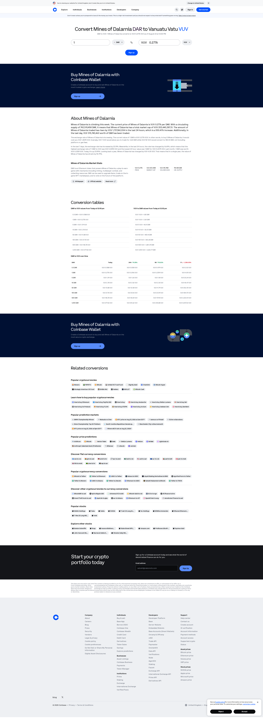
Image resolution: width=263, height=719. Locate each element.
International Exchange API (160, 674)
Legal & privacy (91, 638)
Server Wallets (155, 625)
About (87, 618)
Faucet (151, 668)
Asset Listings (123, 659)
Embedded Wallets (156, 628)
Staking (120, 680)
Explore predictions (125, 651)
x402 (151, 638)
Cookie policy (90, 641)
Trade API (152, 641)
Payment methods (188, 635)
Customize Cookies (249, 704)
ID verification (186, 628)
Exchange (121, 683)
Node (151, 658)
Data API (152, 651)
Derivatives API (155, 681)
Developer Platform (157, 618)
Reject (221, 711)
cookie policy (220, 702)
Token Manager (123, 669)
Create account (187, 625)
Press (87, 628)
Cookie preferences (93, 644)
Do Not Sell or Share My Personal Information (98, 649)
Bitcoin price (186, 652)
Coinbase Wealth (124, 631)
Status (183, 644)
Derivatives (121, 641)
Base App (120, 621)
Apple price (185, 673)
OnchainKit (153, 648)
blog (55, 697)
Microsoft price (187, 677)
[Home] (55, 9)
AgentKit (152, 661)
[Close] (257, 702)
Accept (244, 711)
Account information (189, 631)
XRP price (185, 662)
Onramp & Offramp (156, 635)
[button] (77, 9)
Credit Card (121, 635)
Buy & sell (121, 618)
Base (151, 621)
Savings (120, 648)
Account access (187, 638)
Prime (119, 677)
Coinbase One (122, 628)
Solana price (186, 659)
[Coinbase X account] (62, 697)
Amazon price (186, 680)
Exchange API (154, 671)
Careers (88, 621)
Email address (140, 563)
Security (88, 631)
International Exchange (126, 686)
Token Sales (122, 644)
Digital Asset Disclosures (95, 654)
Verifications (154, 654)
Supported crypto (188, 641)
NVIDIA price (186, 670)
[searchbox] (187, 42)
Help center (185, 618)
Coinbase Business (124, 662)
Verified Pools (123, 690)
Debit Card (121, 638)
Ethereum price (187, 656)
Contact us (185, 621)
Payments (121, 665)
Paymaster (153, 644)
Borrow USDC (122, 625)
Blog (87, 625)
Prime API (153, 677)
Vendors (88, 635)
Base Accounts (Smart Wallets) (161, 631)
